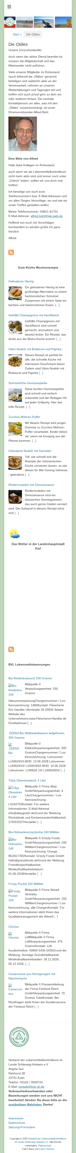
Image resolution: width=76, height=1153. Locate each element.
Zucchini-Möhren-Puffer (24, 417)
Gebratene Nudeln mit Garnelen (29, 451)
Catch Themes (46, 1149)
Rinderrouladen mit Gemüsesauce (31, 484)
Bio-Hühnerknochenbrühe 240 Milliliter (34, 832)
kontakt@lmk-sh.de (31, 1086)
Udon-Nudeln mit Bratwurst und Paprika (34, 349)
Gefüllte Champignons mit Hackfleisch (33, 315)
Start (17, 34)
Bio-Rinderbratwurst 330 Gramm (30, 678)
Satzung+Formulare (21, 1127)
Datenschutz (16, 1122)
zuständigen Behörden (24, 1104)
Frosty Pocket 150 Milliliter (25, 884)
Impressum (15, 1118)
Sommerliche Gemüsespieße (27, 383)
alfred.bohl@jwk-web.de (47, 216)
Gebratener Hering (21, 281)
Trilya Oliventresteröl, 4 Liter (27, 780)
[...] (57, 305)
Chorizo (13, 926)
